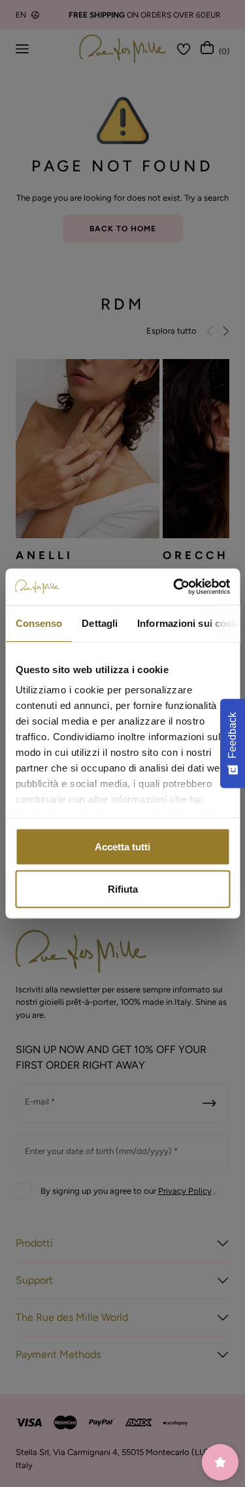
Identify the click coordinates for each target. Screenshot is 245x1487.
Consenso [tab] (38, 622)
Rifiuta (123, 889)
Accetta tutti (122, 846)
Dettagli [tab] (100, 622)
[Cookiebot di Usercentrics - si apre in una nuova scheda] (174, 587)
